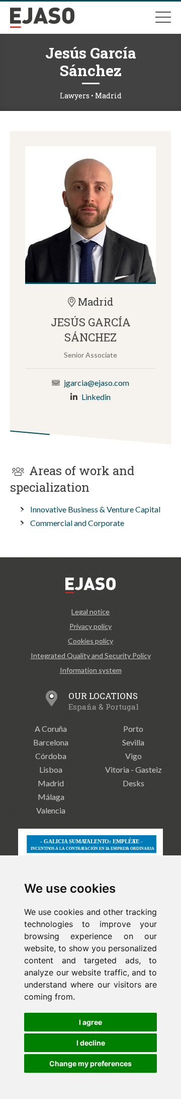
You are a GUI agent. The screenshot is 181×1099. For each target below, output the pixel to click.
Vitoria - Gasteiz (133, 769)
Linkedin (96, 396)
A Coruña (51, 728)
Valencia (50, 810)
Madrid (51, 783)
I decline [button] (90, 1042)
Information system (91, 670)
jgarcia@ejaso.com (96, 382)
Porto (133, 728)
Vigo (133, 756)
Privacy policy (90, 626)
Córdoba (50, 756)
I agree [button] (90, 1022)
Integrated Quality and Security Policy (91, 655)
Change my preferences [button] (90, 1063)
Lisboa (50, 769)
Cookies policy (90, 641)
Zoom (90, 214)
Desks (133, 783)
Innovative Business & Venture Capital (95, 509)
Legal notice (90, 611)
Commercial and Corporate (77, 523)
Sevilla (133, 742)
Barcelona (50, 742)
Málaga (51, 796)
